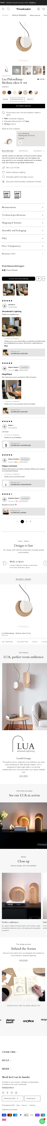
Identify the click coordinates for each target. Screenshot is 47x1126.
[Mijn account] (38, 9)
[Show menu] (3, 9)
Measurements (9, 207)
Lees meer (23, 776)
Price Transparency (11, 246)
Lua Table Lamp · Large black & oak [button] (21, 445)
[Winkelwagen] (43, 9)
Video (34, 642)
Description (22, 642)
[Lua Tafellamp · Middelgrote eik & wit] (9, 138)
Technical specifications (14, 215)
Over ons (24, 1105)
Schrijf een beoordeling (18, 278)
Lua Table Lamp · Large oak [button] (18, 512)
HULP (6, 1060)
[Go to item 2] (22, 290)
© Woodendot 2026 (8, 1105)
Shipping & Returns (11, 222)
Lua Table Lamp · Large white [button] (19, 353)
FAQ (4, 238)
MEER (6, 1068)
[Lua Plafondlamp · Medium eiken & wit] (6, 70)
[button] (11, 326)
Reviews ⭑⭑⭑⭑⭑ (8, 253)
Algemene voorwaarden (9, 1110)
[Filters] (38, 279)
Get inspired (7, 642)
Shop (18, 1105)
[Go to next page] (31, 521)
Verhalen (32, 1105)
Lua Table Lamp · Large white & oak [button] (21, 484)
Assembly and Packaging (14, 230)
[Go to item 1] (9, 290)
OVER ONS (9, 1052)
